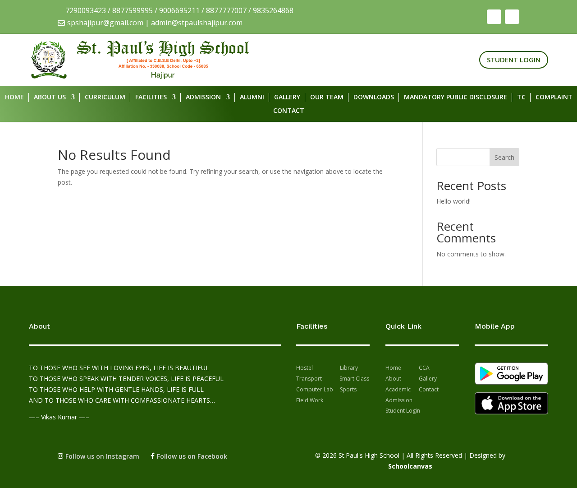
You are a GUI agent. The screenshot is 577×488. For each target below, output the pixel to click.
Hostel (304, 368)
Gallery (287, 97)
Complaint (554, 97)
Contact (288, 111)
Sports (348, 389)
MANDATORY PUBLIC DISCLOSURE (455, 97)
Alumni (252, 97)
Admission (203, 97)
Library (349, 368)
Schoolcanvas (410, 466)
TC (521, 97)
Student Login (513, 59)
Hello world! (453, 201)
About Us (50, 97)
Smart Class (353, 378)
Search (504, 157)
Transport (309, 378)
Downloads (373, 97)
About (394, 378)
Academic (398, 389)
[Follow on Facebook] (494, 16)
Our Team (326, 97)
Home (14, 97)
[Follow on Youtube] (512, 16)
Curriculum (105, 97)
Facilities (151, 97)
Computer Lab (314, 389)
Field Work (309, 400)
